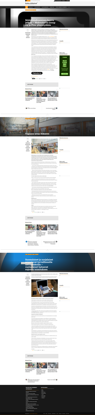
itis (27, 141)
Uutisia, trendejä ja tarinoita (61, 7)
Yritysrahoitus (37, 7)
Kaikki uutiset (67, 413)
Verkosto (63, 0)
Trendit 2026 (52, 7)
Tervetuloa (31, 7)
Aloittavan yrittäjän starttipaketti (30, 407)
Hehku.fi (48, 69)
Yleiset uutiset (43, 396)
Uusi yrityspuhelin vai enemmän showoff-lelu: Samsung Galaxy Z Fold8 (52, 99)
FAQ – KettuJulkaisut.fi (58, 0)
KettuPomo (30, 84)
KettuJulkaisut (31, 3)
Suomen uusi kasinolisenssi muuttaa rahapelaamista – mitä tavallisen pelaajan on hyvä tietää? (41, 100)
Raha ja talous (28, 34)
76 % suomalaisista (51, 36)
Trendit (31, 118)
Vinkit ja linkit (43, 395)
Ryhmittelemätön (44, 393)
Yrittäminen (27, 37)
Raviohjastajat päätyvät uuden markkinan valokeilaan (30, 99)
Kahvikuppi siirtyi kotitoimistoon (30, 410)
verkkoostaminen (28, 278)
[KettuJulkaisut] (26, 7)
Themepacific (35, 413)
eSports (46, 413)
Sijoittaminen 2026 (45, 7)
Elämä (26, 254)
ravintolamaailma (28, 144)
